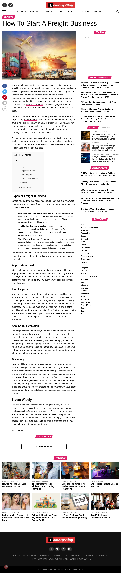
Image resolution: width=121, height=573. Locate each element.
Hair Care (85, 271)
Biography (85, 239)
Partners (89, 556)
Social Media (86, 305)
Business (34, 11)
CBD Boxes (85, 248)
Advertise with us (74, 556)
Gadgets (84, 268)
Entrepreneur (86, 259)
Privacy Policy (29, 556)
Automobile (85, 233)
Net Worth (21, 11)
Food (83, 265)
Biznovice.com (30, 119)
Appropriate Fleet (28, 171)
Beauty (83, 236)
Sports (83, 308)
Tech (61, 11)
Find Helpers (27, 175)
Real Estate (85, 11)
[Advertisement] (100, 57)
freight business (48, 270)
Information (86, 279)
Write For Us (99, 11)
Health (83, 274)
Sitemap (17, 556)
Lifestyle (71, 11)
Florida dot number (34, 104)
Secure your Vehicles (30, 178)
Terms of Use (45, 556)
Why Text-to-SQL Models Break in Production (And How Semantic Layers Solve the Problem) (100, 200)
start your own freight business (28, 148)
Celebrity (84, 251)
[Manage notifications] (6, 567)
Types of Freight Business (32, 167)
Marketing (85, 288)
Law (82, 282)
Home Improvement (89, 276)
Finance (84, 262)
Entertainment (48, 11)
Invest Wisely (26, 188)
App (82, 225)
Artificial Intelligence (89, 227)
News (83, 297)
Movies (84, 291)
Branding (25, 182)
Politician (85, 300)
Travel (83, 314)
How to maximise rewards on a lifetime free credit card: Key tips (61, 559)
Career (83, 245)
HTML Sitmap (102, 556)
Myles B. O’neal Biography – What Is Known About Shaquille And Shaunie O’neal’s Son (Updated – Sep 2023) (100, 85)
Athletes (84, 230)
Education (85, 253)
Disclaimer (58, 556)
